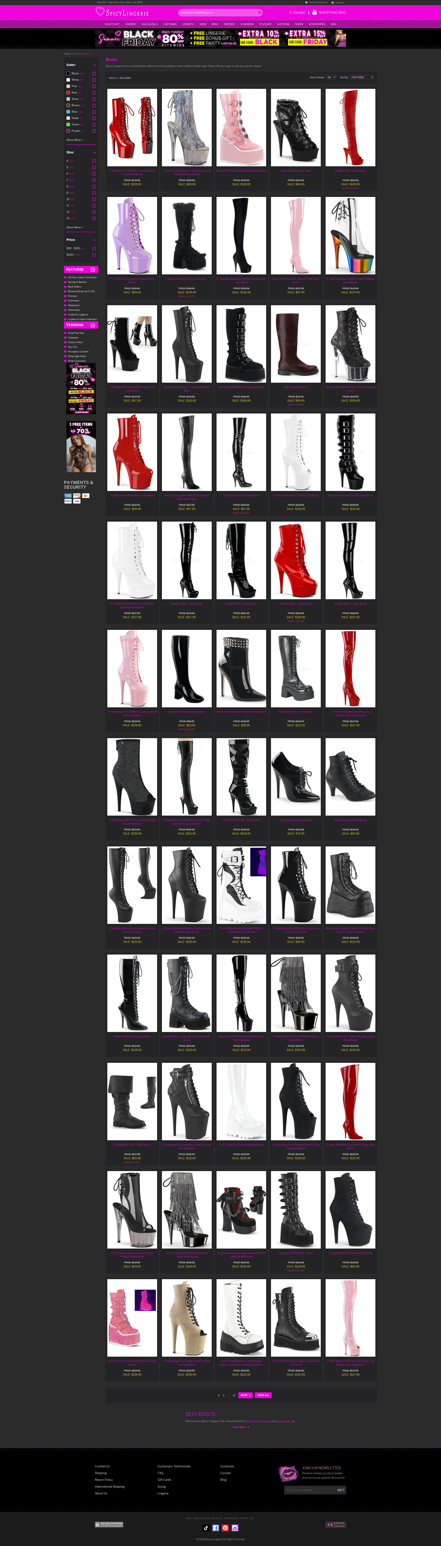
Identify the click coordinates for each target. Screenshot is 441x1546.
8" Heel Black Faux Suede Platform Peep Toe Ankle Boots (296, 1146)
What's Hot (112, 24)
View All (263, 1395)
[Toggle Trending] (93, 325)
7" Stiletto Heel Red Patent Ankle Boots (132, 495)
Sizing (162, 1486)
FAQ (160, 1473)
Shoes (299, 24)
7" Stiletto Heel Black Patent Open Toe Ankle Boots (132, 388)
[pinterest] (225, 1528)
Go (339, 1490)
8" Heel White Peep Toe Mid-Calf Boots (296, 495)
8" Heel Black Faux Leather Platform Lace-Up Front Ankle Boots (186, 930)
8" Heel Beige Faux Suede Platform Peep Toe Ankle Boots (187, 1362)
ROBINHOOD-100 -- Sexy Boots (132, 1144)
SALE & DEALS (150, 24)
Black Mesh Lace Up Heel (296, 170)
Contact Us (102, 1466)
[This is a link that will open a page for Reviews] (336, 1525)
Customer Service (318, 2)
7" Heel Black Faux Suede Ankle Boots (350, 1253)
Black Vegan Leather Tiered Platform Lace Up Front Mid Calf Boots (350, 930)
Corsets (188, 24)
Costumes (170, 24)
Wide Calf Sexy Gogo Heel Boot (186, 711)
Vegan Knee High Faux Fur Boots (187, 278)
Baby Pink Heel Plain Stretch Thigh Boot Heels (295, 280)
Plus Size (265, 24)
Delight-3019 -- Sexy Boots (350, 170)
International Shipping (110, 1486)
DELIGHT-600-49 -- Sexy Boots (241, 820)
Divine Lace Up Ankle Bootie (350, 820)
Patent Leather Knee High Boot (132, 1036)
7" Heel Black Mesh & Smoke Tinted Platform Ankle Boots (132, 1254)
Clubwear (247, 24)
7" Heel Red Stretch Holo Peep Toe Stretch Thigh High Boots (350, 713)
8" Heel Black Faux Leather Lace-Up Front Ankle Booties (187, 1146)
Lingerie (130, 24)
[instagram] (235, 1528)
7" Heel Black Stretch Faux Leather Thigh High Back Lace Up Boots (187, 821)
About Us (101, 1493)
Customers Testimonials (174, 1466)
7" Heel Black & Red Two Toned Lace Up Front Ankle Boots (132, 172)
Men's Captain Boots (296, 387)
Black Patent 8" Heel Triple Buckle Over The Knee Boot (241, 1038)
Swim (202, 24)
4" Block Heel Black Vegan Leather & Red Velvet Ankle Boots (241, 1254)
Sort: (344, 77)
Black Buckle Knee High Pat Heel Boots (350, 495)
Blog (223, 1479)
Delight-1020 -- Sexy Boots (296, 603)
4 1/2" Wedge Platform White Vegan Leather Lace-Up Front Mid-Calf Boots (241, 1362)
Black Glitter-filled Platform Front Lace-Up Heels (350, 388)
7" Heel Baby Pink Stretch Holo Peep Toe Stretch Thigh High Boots (350, 1362)
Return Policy (104, 1479)
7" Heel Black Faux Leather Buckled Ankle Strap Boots (350, 1038)
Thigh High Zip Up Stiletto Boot (241, 495)
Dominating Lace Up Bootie (296, 820)
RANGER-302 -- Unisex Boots (296, 711)
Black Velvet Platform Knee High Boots (241, 387)
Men (333, 24)
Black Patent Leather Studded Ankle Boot (241, 711)
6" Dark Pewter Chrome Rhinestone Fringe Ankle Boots (187, 1254)
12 (234, 1395)
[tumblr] (206, 1528)
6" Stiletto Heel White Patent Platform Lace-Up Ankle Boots (132, 605)
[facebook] (215, 1528)
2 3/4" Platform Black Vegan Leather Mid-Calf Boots (295, 1362)
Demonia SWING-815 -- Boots (296, 1253)
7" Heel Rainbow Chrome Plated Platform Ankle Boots (350, 280)
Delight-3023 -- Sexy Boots (187, 603)
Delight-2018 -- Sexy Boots (241, 603)
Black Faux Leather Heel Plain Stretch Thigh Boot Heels (187, 497)
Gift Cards (164, 1479)
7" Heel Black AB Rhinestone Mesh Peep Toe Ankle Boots (132, 821)
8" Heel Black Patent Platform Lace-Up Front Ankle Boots (296, 930)
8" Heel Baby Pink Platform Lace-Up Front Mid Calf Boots (132, 713)
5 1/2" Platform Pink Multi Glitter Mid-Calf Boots (132, 1362)
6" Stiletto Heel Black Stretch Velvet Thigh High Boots (241, 280)
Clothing (283, 24)
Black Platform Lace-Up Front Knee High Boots (187, 1038)
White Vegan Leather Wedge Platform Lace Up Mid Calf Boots (241, 930)
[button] (81, 388)
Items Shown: (317, 77)
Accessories (317, 24)
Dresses (229, 24)
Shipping (101, 1473)
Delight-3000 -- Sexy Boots (350, 603)
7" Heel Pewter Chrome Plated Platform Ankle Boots (296, 1038)
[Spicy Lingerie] (135, 12)
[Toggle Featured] (93, 269)
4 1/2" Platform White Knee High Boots (241, 1144)
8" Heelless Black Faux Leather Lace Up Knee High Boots (132, 930)
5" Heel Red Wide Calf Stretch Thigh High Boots (351, 1146)
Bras (215, 24)
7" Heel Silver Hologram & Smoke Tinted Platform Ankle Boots (187, 172)
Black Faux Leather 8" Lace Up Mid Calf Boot (186, 388)
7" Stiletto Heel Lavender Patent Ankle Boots (132, 280)
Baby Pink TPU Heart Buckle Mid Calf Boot (241, 170)
